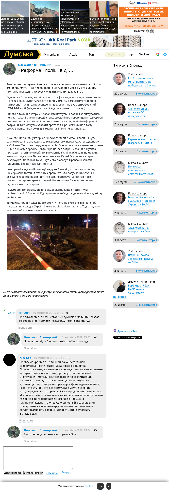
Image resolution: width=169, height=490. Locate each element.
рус (131, 54)
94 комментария (146, 240)
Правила (52, 472)
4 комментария (147, 212)
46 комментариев (145, 182)
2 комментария (147, 124)
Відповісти (25, 327)
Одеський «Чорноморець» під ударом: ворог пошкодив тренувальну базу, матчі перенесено (44, 25)
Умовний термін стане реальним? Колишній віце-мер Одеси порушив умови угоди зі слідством (103, 25)
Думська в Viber (127, 331)
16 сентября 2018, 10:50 (49, 358)
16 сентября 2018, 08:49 (48, 313)
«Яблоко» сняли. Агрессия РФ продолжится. (138, 112)
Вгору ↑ (66, 472)
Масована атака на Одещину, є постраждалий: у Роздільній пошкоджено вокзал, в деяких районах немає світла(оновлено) (74, 22)
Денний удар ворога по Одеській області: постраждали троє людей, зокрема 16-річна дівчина (13, 25)
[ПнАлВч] (9, 313)
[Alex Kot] (9, 365)
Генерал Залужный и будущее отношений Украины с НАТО (141, 200)
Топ (91, 54)
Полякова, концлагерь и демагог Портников (140, 170)
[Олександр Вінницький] (13, 344)
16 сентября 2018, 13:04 (75, 430)
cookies (89, 486)
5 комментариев (146, 93)
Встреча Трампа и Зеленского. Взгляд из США (140, 258)
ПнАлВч (24, 313)
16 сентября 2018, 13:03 (75, 337)
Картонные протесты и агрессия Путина (142, 141)
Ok (100, 486)
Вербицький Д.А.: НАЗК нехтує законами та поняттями (131, 291)
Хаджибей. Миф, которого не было (139, 229)
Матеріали (51, 54)
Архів (73, 54)
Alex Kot (25, 358)
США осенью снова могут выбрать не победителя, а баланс (142, 81)
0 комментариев (146, 305)
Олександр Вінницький (34, 65)
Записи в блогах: (127, 65)
